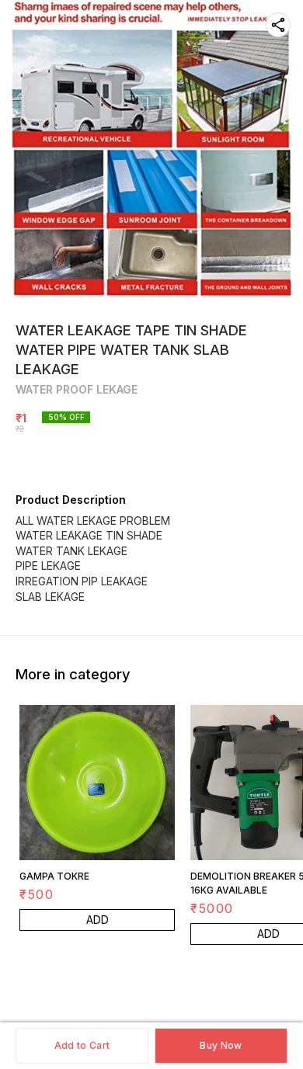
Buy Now (221, 1045)
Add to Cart (82, 1045)
